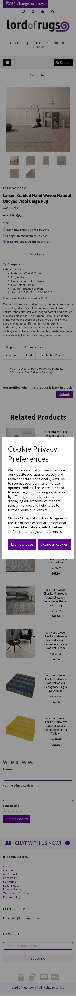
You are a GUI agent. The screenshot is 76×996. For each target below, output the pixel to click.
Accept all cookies (54, 544)
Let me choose (22, 544)
